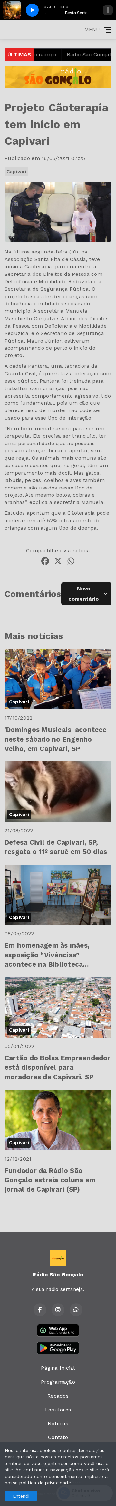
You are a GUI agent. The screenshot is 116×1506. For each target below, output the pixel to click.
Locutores (58, 1410)
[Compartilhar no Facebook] (45, 562)
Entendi (21, 1496)
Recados (58, 1396)
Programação (58, 1382)
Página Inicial (58, 1368)
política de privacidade (45, 1482)
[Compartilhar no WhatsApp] (71, 562)
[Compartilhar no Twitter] (58, 562)
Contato (58, 1437)
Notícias (58, 1424)
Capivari (16, 171)
